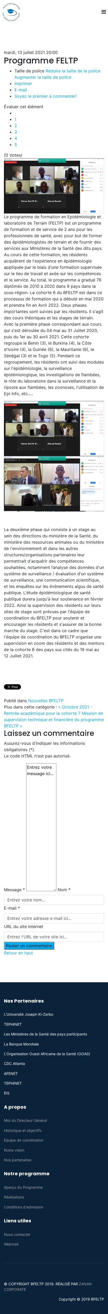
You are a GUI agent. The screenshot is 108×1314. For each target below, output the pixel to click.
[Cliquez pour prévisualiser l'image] (54, 185)
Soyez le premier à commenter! (45, 96)
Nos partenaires (17, 1160)
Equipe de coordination (24, 1140)
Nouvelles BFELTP (45, 700)
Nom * (64, 889)
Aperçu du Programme (23, 1187)
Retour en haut (18, 952)
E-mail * (12, 908)
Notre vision (14, 1150)
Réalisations (14, 1197)
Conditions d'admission (23, 1207)
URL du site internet (23, 926)
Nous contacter (17, 1234)
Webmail (11, 1244)
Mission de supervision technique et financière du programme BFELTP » (54, 719)
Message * (14, 889)
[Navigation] (103, 11)
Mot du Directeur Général (25, 1120)
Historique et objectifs (22, 1130)
